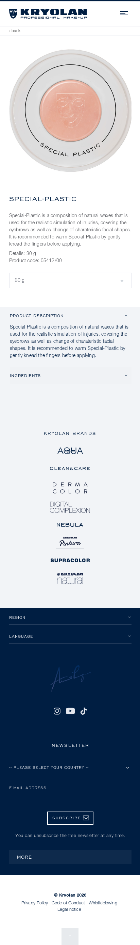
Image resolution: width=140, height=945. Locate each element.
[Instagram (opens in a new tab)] (57, 711)
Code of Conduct (68, 903)
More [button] (24, 857)
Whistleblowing (103, 903)
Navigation (124, 12)
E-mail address (28, 787)
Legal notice (69, 909)
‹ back (15, 31)
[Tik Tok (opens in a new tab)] (83, 711)
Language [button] (21, 636)
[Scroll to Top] (70, 936)
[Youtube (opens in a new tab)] (70, 711)
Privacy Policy (34, 903)
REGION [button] (17, 617)
